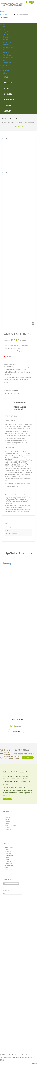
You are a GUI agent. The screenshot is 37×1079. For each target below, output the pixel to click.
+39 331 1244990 (21, 750)
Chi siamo (5, 68)
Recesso (7, 817)
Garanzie (7, 815)
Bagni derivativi (8, 47)
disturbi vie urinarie (18, 377)
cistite (9, 377)
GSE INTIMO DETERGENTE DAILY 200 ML (31, 333)
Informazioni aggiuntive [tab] (20, 408)
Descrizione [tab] (19, 403)
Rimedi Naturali (8, 42)
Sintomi (4, 65)
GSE (17, 380)
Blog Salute (5, 70)
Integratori (6, 37)
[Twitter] (8, 393)
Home (4, 27)
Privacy (7, 819)
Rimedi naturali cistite (22, 372)
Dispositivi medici (8, 50)
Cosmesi (6, 45)
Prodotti (4, 29)
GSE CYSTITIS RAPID (15, 720)
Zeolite (5, 34)
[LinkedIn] (18, 393)
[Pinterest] (11, 393)
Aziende (19, 122)
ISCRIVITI (27, 757)
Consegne (8, 829)
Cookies (7, 823)
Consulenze (7, 55)
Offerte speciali (8, 57)
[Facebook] (5, 393)
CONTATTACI (7, 799)
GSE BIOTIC (28, 333)
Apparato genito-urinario (20, 367)
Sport (5, 60)
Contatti (4, 73)
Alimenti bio (7, 52)
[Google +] (15, 393)
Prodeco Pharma (30, 122)
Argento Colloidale (9, 32)
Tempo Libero (7, 63)
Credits (34, 1064)
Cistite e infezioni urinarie (12, 369)
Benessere (6, 39)
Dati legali (7, 821)
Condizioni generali (10, 825)
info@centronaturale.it (23, 754)
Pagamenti (8, 827)
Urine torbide (8, 374)
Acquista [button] (16, 731)
